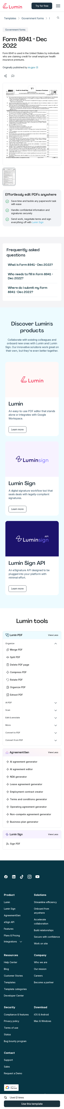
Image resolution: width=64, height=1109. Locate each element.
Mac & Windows (42, 1021)
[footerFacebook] (6, 877)
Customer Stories (13, 975)
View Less (53, 635)
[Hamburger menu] (58, 6)
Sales (7, 1066)
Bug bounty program (15, 1041)
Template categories (15, 989)
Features (8, 928)
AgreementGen (12, 915)
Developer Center (14, 995)
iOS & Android (41, 1014)
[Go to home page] (12, 5)
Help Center (10, 962)
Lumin (7, 902)
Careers (38, 975)
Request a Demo (13, 1073)
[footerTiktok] (22, 877)
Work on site (41, 943)
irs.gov (31, 67)
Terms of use (11, 1027)
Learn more (17, 429)
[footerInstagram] (30, 877)
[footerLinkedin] (14, 877)
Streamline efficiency (45, 902)
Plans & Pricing (12, 935)
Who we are (40, 962)
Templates (10, 18)
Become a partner (44, 982)
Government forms (32, 18)
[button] (9, 177)
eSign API (9, 922)
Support (8, 1060)
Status (7, 1034)
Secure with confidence (47, 936)
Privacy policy (11, 1021)
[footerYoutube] (37, 877)
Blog (6, 969)
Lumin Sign (37, 222)
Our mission (40, 969)
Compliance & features (16, 1014)
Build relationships (43, 930)
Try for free (41, 5)
